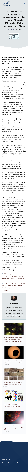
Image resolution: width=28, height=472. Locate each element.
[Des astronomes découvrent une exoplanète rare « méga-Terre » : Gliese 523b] (14, 422)
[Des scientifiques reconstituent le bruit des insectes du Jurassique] (14, 379)
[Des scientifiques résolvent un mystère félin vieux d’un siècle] (14, 401)
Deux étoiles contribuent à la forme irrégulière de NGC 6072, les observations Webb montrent (13, 278)
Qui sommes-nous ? (13, 463)
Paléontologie (8, 274)
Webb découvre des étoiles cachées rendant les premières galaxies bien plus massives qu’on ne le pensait (13, 339)
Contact (4, 463)
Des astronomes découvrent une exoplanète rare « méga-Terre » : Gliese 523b (14, 428)
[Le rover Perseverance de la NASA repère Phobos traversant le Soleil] (14, 358)
